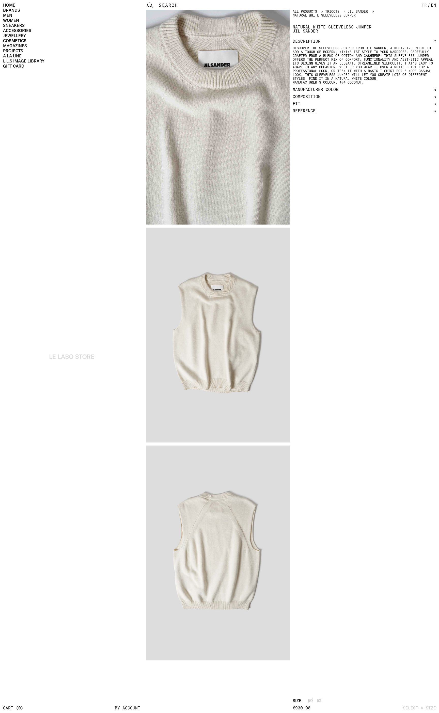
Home (9, 5)
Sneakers (14, 25)
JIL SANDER (358, 11)
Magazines (15, 45)
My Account (127, 708)
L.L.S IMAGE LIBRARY (23, 61)
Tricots (332, 11)
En (433, 5)
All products (305, 11)
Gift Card (13, 66)
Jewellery (14, 35)
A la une (12, 55)
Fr (424, 5)
